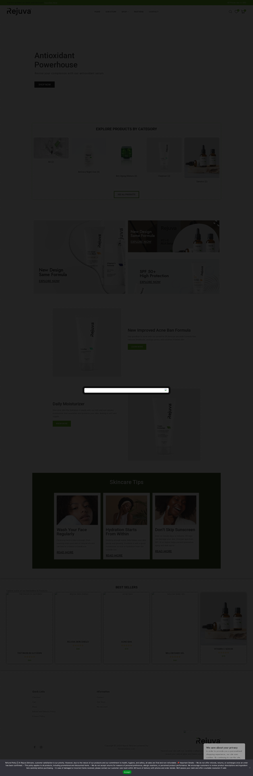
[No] (249, 767)
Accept (127, 772)
